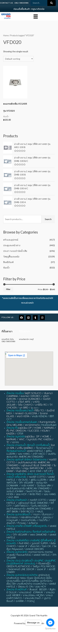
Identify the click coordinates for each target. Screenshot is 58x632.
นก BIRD (23, 408)
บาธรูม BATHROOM (32, 468)
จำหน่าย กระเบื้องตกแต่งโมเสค (21, 422)
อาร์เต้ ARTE (24, 402)
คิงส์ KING (21, 471)
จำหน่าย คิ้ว (12, 428)
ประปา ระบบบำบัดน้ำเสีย (15, 251)
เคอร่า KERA (23, 416)
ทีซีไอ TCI (39, 410)
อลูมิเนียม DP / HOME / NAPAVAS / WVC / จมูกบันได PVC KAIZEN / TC (29, 439)
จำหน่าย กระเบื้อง (15, 393)
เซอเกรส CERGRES (30, 396)
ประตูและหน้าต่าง (11, 245)
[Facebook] (21, 317)
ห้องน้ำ (6, 267)
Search (48, 219)
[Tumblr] (35, 317)
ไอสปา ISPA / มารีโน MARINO (30, 446)
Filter (8, 289)
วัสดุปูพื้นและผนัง (11, 256)
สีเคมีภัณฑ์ (8, 262)
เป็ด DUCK (34, 408)
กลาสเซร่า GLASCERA (26, 413)
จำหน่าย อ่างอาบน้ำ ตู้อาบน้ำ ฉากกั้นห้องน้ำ (28, 445)
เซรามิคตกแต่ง (32, 425)
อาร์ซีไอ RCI (41, 405)
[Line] (28, 317)
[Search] (51, 3)
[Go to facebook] (50, 623)
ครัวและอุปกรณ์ (10, 239)
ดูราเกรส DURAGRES (29, 399)
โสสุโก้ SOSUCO (33, 393)
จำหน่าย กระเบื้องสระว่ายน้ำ (20, 410)
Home (6, 35)
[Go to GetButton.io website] (50, 629)
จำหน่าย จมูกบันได (15, 436)
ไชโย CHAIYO (25, 405)
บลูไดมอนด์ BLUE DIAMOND (36, 465)
